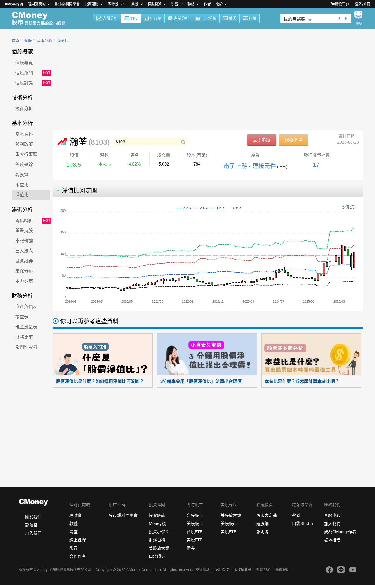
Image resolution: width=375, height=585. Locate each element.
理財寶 (75, 515)
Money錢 (157, 523)
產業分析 (181, 18)
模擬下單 (293, 139)
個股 (134, 18)
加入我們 (33, 533)
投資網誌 (157, 515)
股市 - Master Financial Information (42, 18)
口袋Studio (302, 523)
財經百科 (157, 539)
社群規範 (263, 569)
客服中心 (332, 515)
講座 (73, 531)
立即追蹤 (261, 139)
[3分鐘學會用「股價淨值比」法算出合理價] (207, 354)
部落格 (31, 524)
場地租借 (332, 539)
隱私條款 (202, 569)
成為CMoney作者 (340, 531)
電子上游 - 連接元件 (250, 166)
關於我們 (33, 516)
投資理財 (91, 4)
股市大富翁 (266, 515)
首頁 (15, 40)
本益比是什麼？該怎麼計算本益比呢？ (302, 381)
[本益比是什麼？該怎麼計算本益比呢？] (311, 354)
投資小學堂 (159, 531)
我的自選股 (294, 18)
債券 (191, 547)
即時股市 (115, 4)
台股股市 (195, 515)
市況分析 (209, 18)
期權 (252, 18)
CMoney (12, 4)
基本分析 (44, 40)
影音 (73, 547)
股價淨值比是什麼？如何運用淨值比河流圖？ (100, 381)
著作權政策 (242, 569)
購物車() (342, 4)
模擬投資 (155, 4)
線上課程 (77, 539)
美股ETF (194, 539)
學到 (296, 515)
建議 (358, 24)
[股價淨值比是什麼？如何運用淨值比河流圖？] (102, 354)
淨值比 (63, 40)
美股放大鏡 (159, 547)
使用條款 (221, 569)
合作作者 (77, 556)
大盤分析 (110, 18)
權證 (232, 18)
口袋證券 (157, 556)
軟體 (73, 523)
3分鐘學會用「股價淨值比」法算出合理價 (201, 381)
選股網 (262, 523)
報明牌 (262, 531)
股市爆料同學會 (67, 4)
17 (316, 164)
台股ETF (194, 531)
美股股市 (195, 523)
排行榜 (155, 18)
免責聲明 (282, 569)
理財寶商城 (37, 4)
